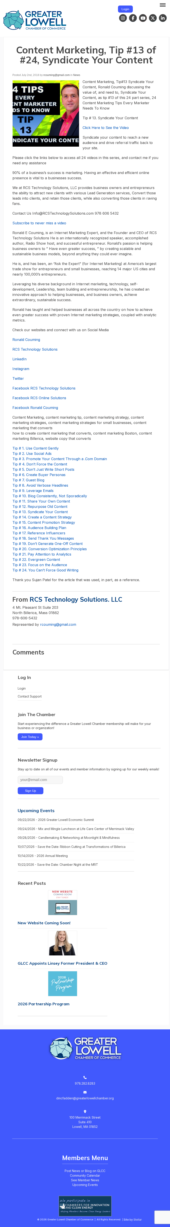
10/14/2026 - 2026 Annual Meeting (43, 856)
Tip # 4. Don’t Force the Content (39, 464)
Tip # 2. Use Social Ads (32, 453)
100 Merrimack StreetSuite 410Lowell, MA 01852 (85, 1122)
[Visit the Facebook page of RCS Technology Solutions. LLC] (24, 633)
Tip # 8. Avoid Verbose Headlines (40, 485)
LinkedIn (19, 359)
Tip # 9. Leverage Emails (33, 490)
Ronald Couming (26, 339)
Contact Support (30, 696)
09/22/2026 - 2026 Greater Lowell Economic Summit (56, 820)
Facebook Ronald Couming (35, 407)
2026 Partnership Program (44, 1003)
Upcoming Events (36, 810)
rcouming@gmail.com (56, 75)
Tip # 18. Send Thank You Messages (43, 538)
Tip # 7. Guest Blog (28, 480)
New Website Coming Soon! (44, 922)
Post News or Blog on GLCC (85, 1171)
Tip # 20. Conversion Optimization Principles (49, 549)
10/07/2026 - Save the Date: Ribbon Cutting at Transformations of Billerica (72, 847)
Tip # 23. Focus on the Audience (39, 565)
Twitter (18, 378)
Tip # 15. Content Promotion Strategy (43, 522)
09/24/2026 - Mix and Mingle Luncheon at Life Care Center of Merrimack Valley (76, 829)
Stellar (137, 1219)
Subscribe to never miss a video (39, 223)
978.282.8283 (85, 1083)
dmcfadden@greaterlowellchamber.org (85, 1098)
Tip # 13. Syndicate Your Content (40, 512)
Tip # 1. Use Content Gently (35, 448)
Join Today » (30, 737)
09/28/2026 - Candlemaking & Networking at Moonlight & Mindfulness (69, 837)
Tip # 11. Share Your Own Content (41, 501)
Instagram (20, 369)
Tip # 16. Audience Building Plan (39, 528)
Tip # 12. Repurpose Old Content (39, 506)
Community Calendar (85, 1175)
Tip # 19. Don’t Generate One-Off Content (47, 543)
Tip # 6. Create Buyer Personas (39, 475)
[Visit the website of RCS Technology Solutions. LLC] (15, 633)
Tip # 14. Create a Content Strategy (42, 517)
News (76, 75)
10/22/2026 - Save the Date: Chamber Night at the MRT (58, 864)
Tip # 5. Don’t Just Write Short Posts (43, 469)
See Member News (85, 1180)
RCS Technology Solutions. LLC (76, 599)
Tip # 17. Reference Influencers (38, 533)
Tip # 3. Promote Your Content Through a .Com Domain (59, 459)
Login (125, 9)
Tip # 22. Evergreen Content (36, 559)
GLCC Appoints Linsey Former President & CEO (62, 963)
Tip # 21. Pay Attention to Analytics (41, 554)
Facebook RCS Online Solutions (39, 398)
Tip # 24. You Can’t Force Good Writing (45, 570)
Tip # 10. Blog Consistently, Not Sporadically (49, 496)
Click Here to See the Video (106, 127)
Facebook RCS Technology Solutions (43, 388)
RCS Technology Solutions (35, 349)
